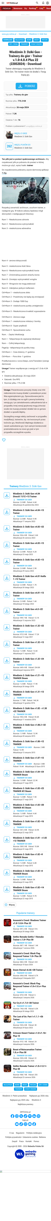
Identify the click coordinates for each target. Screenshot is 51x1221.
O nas (11, 1133)
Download (23, 34)
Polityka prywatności (13, 1137)
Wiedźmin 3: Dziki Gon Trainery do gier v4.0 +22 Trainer (25, 615)
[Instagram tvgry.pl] (25, 1124)
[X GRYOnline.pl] (21, 1116)
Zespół (14, 1141)
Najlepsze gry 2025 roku (19, 1100)
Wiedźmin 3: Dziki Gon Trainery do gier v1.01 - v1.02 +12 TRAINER (25, 843)
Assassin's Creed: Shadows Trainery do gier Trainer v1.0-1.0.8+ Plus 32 (25, 926)
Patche (45, 40)
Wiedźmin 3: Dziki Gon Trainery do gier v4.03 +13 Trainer (25, 549)
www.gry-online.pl (9, 34)
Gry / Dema (13, 44)
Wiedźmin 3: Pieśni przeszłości (14, 1096)
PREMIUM (7, 8)
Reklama (42, 1137)
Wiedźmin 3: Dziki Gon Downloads (26, 146)
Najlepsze (19, 40)
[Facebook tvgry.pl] (34, 1124)
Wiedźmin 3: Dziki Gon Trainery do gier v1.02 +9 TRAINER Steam (25, 860)
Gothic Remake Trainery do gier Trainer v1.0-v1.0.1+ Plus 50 (25, 1071)
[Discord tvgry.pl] (30, 1124)
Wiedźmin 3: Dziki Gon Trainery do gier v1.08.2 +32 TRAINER (25, 730)
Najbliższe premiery (25, 1104)
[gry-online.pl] (12, 3)
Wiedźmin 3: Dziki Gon (38, 34)
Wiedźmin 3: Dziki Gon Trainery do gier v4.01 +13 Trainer (25, 598)
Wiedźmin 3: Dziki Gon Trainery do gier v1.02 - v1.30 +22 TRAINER (25, 714)
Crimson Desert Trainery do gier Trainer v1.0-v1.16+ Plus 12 (25, 1038)
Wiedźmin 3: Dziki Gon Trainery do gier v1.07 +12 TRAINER (25, 762)
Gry (25, 8)
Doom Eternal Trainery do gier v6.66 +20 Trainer (25, 974)
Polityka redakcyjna (34, 1133)
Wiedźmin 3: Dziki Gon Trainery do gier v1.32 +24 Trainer (25, 664)
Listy (41, 8)
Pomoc (36, 1141)
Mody (36, 40)
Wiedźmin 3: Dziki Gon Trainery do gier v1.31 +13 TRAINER (25, 697)
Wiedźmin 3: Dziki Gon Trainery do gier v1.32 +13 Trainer (25, 648)
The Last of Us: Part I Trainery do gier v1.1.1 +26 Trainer (25, 1022)
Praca (21, 1141)
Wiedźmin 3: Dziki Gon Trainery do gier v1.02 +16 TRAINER (25, 827)
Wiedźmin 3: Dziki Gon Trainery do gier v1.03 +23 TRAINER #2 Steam (25, 794)
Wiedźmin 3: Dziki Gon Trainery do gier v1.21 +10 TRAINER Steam (25, 681)
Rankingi (32, 8)
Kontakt (29, 1141)
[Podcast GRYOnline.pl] (30, 1116)
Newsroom (17, 8)
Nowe (29, 40)
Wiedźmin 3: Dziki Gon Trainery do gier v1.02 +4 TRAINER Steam (25, 876)
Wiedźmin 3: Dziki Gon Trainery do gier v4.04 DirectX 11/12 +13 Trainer (25, 499)
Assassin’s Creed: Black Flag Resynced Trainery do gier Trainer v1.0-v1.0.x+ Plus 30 (25, 990)
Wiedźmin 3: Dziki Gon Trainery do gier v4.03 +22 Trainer (25, 532)
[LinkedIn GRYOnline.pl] (34, 1116)
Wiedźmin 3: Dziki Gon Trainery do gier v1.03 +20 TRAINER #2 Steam (25, 810)
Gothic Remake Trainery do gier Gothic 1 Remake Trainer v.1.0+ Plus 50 (25, 942)
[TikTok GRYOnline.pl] (25, 1116)
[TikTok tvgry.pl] (21, 1124)
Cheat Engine (36, 44)
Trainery (24, 44)
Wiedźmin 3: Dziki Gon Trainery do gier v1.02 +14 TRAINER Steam (25, 893)
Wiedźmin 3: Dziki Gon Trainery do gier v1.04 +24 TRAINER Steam (25, 777)
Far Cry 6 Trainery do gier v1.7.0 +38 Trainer (25, 1007)
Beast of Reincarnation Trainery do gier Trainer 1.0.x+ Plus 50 (25, 1055)
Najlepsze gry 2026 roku (39, 1096)
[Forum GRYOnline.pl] (38, 1116)
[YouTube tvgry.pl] (17, 1124)
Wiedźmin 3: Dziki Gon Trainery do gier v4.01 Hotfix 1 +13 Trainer (25, 582)
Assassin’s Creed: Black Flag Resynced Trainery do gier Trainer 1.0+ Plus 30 (25, 959)
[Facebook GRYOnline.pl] (12, 1116)
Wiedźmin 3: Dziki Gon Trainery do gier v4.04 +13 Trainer (25, 516)
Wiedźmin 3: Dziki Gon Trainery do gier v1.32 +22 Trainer (25, 631)
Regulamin (20, 1133)
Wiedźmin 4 (36, 1100)
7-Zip (4, 173)
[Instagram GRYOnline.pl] (17, 1116)
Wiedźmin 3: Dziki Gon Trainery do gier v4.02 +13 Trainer (25, 565)
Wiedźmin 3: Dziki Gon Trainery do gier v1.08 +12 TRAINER (25, 747)
